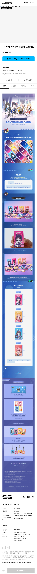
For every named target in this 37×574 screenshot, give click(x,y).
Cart (26, 3)
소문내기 (10, 80)
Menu (32, 3)
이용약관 (16, 504)
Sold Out (21, 570)
